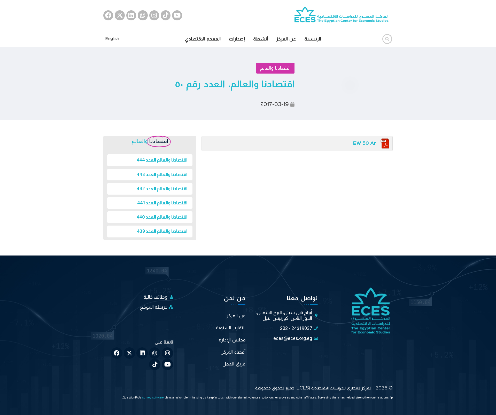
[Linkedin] (131, 15)
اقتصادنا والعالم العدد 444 (161, 160)
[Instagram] (154, 15)
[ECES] (344, 15)
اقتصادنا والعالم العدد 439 (162, 231)
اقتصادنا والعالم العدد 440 (161, 217)
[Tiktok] (166, 15)
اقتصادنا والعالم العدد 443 (162, 174)
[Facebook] (108, 15)
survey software (153, 398)
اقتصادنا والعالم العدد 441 (162, 202)
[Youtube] (177, 15)
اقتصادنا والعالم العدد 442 (162, 188)
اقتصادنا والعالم (275, 68)
